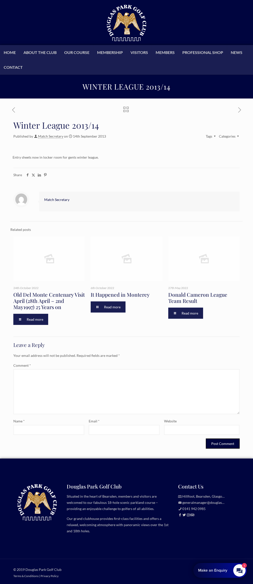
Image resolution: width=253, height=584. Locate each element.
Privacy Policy (50, 576)
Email (94, 421)
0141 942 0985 (194, 509)
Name (19, 421)
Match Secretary (50, 136)
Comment (22, 365)
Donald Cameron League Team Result (197, 297)
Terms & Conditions (26, 576)
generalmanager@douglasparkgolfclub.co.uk (216, 502)
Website (170, 421)
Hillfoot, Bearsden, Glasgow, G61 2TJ (210, 496)
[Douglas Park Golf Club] (126, 22)
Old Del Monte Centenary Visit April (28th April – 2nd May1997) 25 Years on (49, 300)
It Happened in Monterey (120, 294)
